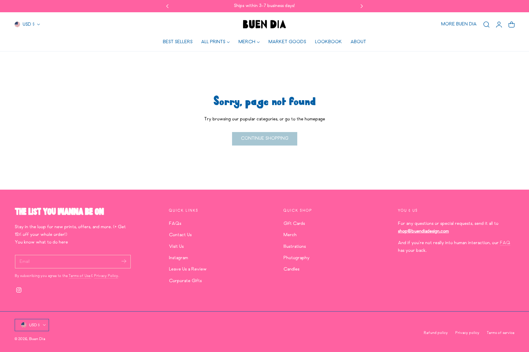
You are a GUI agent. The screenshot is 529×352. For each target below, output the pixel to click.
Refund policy (436, 333)
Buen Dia (37, 339)
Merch (290, 235)
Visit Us (176, 246)
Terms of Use (80, 276)
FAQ (505, 242)
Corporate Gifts (185, 280)
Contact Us (180, 235)
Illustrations (294, 246)
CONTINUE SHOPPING (264, 138)
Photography (296, 257)
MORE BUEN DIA (459, 24)
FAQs (175, 223)
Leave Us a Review (188, 269)
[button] (486, 24)
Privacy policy (467, 333)
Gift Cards (294, 223)
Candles (291, 269)
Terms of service (500, 333)
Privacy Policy (106, 276)
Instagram (178, 257)
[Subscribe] (123, 261)
